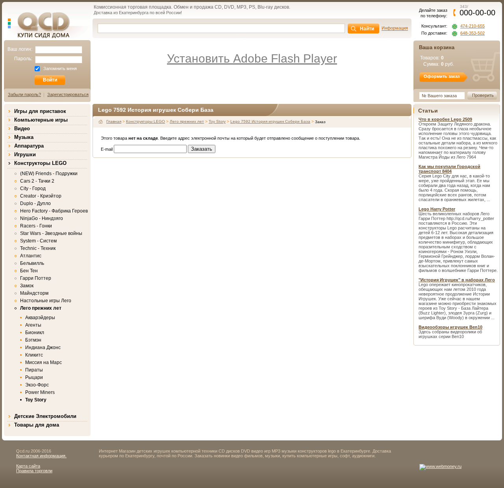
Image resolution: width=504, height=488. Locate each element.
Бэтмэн (33, 340)
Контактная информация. (41, 455)
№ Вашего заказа (439, 95)
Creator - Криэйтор (40, 196)
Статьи (428, 110)
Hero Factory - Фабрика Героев (54, 211)
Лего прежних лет (40, 308)
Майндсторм (34, 293)
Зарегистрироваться (68, 94)
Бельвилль (32, 263)
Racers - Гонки (36, 226)
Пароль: (23, 58)
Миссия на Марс (43, 362)
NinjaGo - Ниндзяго (41, 218)
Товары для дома (36, 425)
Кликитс (34, 355)
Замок (26, 285)
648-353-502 (472, 33)
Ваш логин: (19, 49)
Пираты (34, 370)
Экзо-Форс (37, 385)
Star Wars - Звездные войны (51, 233)
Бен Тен (29, 271)
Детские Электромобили (45, 416)
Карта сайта (28, 466)
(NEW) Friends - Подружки (49, 173)
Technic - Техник (38, 248)
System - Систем (38, 241)
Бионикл (34, 332)
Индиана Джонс (43, 347)
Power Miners (40, 392)
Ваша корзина (436, 47)
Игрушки (25, 154)
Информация (395, 28)
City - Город (33, 188)
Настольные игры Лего (45, 300)
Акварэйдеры (40, 317)
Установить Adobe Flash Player (252, 58)
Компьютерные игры (41, 120)
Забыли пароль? (24, 94)
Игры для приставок (40, 111)
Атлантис (30, 256)
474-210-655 (472, 26)
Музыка (23, 137)
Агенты (33, 325)
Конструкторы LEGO (40, 163)
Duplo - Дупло (35, 203)
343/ (477, 10)
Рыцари (34, 377)
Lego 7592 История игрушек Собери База (270, 121)
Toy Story (35, 400)
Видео (22, 128)
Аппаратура (29, 146)
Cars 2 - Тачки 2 (37, 181)
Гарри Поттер (35, 278)
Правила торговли (34, 470)
